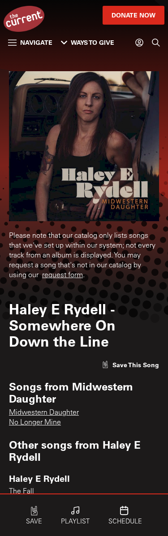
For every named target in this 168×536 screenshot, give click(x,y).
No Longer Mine (35, 422)
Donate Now (133, 15)
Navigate (36, 42)
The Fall (21, 491)
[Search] (156, 42)
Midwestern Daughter (44, 412)
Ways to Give (92, 42)
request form (62, 275)
